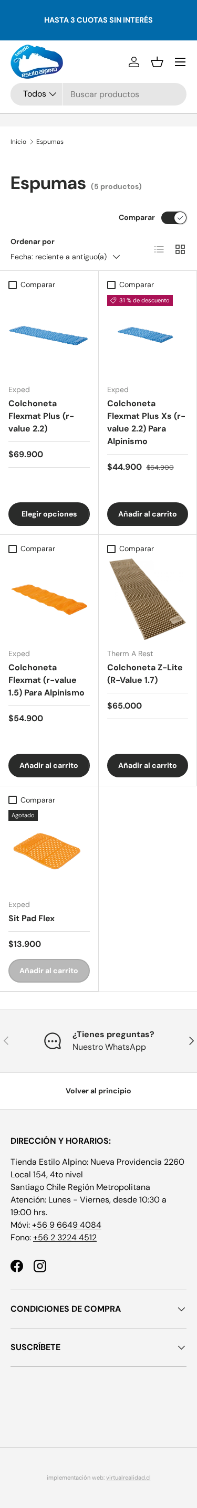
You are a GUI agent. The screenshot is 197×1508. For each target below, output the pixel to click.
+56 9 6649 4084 (66, 1224)
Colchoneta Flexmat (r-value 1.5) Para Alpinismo (46, 680)
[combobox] (98, 94)
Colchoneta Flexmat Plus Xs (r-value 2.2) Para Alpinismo (146, 422)
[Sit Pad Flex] (49, 850)
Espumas (50, 142)
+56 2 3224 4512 (65, 1237)
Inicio (18, 142)
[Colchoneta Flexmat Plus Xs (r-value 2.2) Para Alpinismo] (148, 335)
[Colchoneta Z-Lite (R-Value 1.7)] (148, 599)
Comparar (137, 217)
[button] (157, 61)
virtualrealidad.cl (128, 1477)
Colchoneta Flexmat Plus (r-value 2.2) (41, 416)
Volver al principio (98, 1090)
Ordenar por (33, 241)
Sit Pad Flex (31, 918)
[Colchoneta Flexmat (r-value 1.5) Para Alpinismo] (49, 599)
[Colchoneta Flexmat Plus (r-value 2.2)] (49, 335)
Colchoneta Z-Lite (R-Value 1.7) (145, 674)
